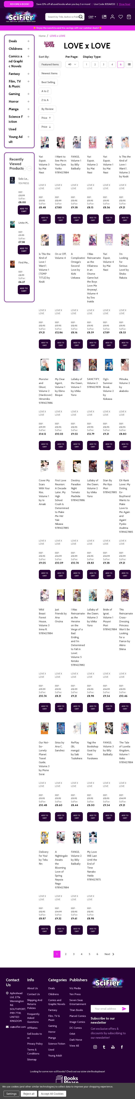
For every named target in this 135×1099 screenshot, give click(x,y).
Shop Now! (124, 4)
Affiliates (32, 1027)
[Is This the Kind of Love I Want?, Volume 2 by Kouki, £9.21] (125, 142)
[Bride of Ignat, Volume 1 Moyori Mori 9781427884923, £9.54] (109, 595)
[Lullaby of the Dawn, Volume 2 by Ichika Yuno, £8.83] (93, 466)
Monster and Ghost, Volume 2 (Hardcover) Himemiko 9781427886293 (48, 391)
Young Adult (16, 139)
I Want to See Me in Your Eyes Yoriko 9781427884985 (64, 164)
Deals (13, 41)
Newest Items (49, 73)
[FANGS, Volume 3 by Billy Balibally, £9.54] (109, 728)
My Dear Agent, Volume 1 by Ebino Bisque (60, 387)
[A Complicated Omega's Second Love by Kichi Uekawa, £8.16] (77, 240)
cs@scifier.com (18, 1026)
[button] (67, 1080)
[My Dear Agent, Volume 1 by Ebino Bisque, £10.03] (61, 365)
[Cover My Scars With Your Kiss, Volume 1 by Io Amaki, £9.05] (45, 466)
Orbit (72, 1033)
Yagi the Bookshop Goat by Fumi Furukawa (92, 750)
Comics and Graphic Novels (16, 61)
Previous (24, 168)
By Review (47, 109)
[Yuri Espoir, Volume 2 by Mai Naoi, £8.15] (93, 142)
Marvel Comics (77, 1016)
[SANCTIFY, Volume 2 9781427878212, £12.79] (93, 365)
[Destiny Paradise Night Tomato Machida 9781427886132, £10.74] (77, 466)
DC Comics (75, 1027)
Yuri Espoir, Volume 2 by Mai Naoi (92, 164)
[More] (28, 41)
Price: (47, 118)
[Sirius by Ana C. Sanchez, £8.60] (61, 728)
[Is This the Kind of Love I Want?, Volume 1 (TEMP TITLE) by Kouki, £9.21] (45, 240)
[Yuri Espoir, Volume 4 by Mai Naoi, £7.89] (109, 240)
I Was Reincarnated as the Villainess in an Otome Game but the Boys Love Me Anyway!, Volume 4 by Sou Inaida (94, 277)
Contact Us (33, 994)
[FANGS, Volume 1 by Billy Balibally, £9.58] (77, 142)
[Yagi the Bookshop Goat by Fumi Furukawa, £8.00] (93, 728)
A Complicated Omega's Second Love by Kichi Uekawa (78, 265)
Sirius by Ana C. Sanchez (60, 746)
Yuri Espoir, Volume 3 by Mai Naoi (44, 164)
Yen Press (23, 183)
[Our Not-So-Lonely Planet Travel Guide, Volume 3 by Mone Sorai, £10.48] (45, 728)
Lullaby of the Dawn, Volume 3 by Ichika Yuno (93, 617)
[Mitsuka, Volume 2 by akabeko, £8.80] (125, 365)
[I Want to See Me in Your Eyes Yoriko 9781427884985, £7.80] (61, 142)
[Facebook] (121, 1047)
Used (12, 129)
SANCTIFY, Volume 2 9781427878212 (96, 383)
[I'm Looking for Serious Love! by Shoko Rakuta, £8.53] (125, 240)
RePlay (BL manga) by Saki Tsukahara (76, 750)
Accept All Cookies (52, 1094)
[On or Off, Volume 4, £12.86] (61, 240)
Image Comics (77, 1021)
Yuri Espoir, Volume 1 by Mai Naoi (108, 164)
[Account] (112, 17)
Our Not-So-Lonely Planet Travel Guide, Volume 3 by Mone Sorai (44, 758)
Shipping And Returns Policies (34, 1004)
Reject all (28, 1094)
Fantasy (14, 74)
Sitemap (32, 1059)
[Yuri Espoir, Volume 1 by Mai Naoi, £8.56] (109, 142)
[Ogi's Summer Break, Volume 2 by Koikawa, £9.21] (109, 365)
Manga (13, 109)
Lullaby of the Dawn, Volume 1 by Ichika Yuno (77, 387)
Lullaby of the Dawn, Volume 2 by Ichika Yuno (93, 488)
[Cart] (129, 17)
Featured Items (50, 64)
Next (29, 168)
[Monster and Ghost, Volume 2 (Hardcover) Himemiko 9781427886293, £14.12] (45, 365)
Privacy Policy (35, 1043)
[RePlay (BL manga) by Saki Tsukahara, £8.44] (77, 728)
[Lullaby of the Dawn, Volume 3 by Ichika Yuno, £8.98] (93, 595)
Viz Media (75, 988)
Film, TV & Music (15, 83)
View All (74, 1045)
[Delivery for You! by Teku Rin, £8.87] (45, 838)
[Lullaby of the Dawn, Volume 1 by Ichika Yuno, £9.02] (77, 365)
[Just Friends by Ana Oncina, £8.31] (61, 595)
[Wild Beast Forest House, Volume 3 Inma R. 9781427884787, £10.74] (45, 595)
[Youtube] (112, 1047)
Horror (14, 101)
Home (42, 35)
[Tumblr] (104, 1047)
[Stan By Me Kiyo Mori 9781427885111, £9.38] (109, 466)
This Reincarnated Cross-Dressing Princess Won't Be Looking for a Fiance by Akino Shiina (126, 629)
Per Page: (72, 57)
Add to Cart (24, 209)
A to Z (45, 91)
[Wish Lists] (121, 17)
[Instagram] (95, 1047)
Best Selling (48, 82)
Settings (11, 1094)
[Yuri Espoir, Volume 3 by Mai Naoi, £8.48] (45, 142)
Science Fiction (16, 119)
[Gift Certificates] (104, 17)
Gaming (14, 94)
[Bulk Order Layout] (129, 64)
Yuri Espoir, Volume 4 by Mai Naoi (108, 261)
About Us (32, 988)
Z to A (45, 100)
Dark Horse (75, 1039)
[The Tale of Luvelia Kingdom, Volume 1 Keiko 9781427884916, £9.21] (125, 728)
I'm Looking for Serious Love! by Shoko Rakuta (124, 265)
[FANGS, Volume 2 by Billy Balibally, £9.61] (77, 838)
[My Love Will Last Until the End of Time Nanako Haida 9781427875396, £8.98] (93, 838)
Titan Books (76, 1010)
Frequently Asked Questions (33, 1017)
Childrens (15, 49)
